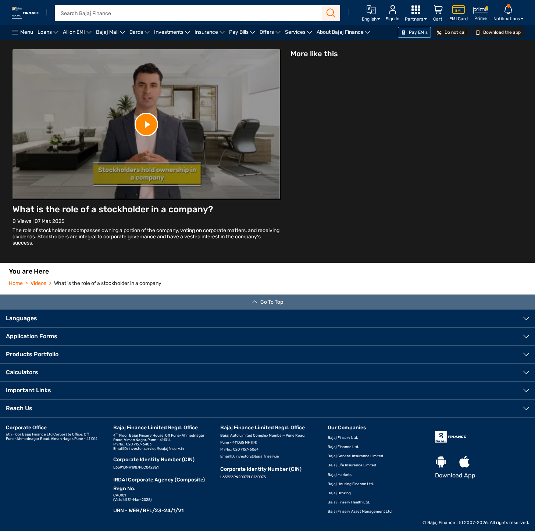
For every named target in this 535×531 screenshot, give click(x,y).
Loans (49, 34)
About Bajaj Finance (344, 34)
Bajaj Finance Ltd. (343, 447)
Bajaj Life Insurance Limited (352, 465)
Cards (140, 34)
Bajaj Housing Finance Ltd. (351, 484)
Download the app (501, 32)
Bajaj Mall (111, 34)
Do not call (455, 32)
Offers (271, 34)
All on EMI (78, 34)
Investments (173, 34)
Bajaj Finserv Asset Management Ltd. (360, 511)
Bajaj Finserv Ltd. (343, 438)
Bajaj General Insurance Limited (355, 456)
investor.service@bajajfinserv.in (156, 449)
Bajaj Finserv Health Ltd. (349, 502)
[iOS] (464, 462)
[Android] (441, 462)
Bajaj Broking (339, 493)
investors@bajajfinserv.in (257, 456)
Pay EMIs (418, 32)
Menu (26, 32)
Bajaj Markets (340, 475)
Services (299, 34)
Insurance (211, 34)
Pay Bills (243, 34)
